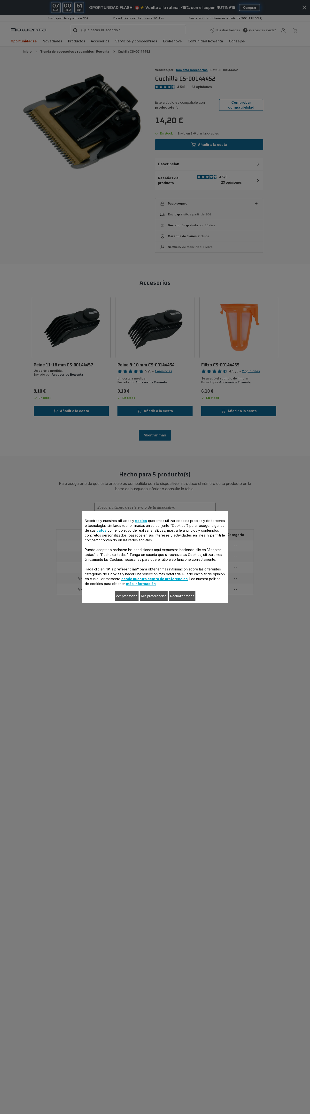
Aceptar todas (126, 596)
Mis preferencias (153, 596)
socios (141, 521)
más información (141, 584)
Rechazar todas (182, 596)
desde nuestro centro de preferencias (154, 579)
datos (101, 530)
